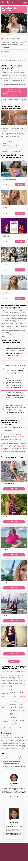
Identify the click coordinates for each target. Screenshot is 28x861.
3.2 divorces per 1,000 (12, 434)
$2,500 (15, 696)
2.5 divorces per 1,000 (21, 436)
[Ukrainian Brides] (6, 2)
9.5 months (12, 699)
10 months (21, 699)
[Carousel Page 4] (15, 479)
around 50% (3, 449)
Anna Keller (14, 783)
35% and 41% (21, 446)
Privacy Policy (14, 850)
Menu (25, 2)
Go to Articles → (14, 796)
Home (2, 38)
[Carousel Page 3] (14, 479)
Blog (5, 38)
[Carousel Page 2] (13, 479)
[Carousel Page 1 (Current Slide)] (12, 479)
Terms (14, 846)
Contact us (14, 854)
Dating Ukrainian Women (6, 427)
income (14, 709)
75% (11, 727)
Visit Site (19, 184)
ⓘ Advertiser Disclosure (23, 160)
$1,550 (23, 696)
